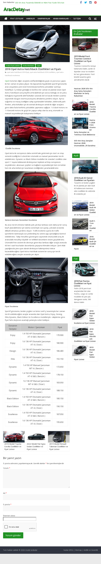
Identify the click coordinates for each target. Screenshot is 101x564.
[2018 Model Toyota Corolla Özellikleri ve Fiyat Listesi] (14, 432)
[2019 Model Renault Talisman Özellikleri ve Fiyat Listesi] (59, 432)
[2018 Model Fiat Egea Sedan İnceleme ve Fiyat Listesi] (80, 310)
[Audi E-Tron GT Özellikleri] (80, 220)
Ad (5, 493)
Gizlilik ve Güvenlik (91, 550)
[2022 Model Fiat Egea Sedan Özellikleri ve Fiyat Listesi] (36, 432)
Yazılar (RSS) (68, 550)
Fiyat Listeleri (16, 18)
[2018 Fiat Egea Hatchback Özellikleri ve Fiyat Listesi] (80, 328)
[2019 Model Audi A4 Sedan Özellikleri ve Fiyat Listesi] (80, 201)
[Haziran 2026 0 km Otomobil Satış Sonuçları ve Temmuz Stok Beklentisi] (80, 119)
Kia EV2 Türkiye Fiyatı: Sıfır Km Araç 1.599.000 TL (34, 2)
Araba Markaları (61, 18)
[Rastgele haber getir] (95, 18)
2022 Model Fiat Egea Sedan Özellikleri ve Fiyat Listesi (36, 446)
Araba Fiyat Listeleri (13, 66)
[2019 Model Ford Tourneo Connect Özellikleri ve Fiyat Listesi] (85, 39)
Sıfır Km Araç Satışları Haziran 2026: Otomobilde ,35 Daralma (84, 143)
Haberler (30, 18)
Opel (38, 66)
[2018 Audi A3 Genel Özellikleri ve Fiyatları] (85, 161)
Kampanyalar (44, 18)
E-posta (7, 504)
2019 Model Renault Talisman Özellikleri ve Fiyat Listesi (58, 446)
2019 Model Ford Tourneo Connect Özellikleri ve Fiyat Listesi (83, 60)
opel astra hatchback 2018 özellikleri (42, 72)
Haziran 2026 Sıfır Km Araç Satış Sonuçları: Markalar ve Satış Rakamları (83, 92)
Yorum (6, 468)
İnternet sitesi (9, 515)
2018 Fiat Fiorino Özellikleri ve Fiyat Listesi (83, 283)
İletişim (77, 18)
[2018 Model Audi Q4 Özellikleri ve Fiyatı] (80, 235)
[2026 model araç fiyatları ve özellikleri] (16, 8)
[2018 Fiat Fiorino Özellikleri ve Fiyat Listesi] (85, 264)
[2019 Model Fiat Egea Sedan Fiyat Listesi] (80, 346)
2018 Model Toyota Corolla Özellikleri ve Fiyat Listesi (12, 446)
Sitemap (78, 550)
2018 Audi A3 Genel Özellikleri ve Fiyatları (84, 179)
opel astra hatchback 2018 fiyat (18, 72)
